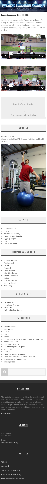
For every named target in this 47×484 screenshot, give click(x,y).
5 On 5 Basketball (10, 280)
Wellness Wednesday (12, 234)
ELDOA (6, 231)
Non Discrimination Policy (11, 474)
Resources (8, 307)
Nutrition (7, 352)
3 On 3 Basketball (10, 273)
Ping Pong (8, 285)
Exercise (7, 334)
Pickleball (7, 268)
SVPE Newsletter (10, 244)
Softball (7, 278)
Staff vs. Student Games (13, 310)
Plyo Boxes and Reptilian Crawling (23, 115)
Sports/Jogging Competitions (15, 359)
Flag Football (9, 263)
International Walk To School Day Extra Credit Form (24, 339)
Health (6, 337)
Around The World (11, 275)
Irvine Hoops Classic (11, 342)
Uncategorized (9, 362)
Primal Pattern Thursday (13, 236)
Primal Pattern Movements (14, 354)
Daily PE (7, 241)
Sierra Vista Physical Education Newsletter (20, 357)
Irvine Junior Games (11, 305)
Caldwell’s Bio (9, 302)
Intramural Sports (10, 260)
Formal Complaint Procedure (12, 479)
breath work (8, 329)
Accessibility (5, 466)
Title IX (4, 462)
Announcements (10, 326)
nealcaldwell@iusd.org (9, 442)
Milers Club (8, 349)
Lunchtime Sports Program (14, 347)
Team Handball (9, 270)
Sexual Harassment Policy (11, 470)
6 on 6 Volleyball (10, 283)
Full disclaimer (6, 414)
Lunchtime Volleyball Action (23, 104)
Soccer (6, 265)
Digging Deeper (10, 239)
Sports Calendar (10, 229)
